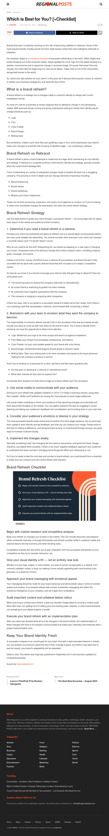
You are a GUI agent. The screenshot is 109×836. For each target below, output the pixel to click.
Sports (75, 750)
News (41, 766)
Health (42, 754)
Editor (12, 25)
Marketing (16, 12)
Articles (10, 742)
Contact (28, 822)
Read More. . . (90, 728)
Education (11, 758)
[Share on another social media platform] (100, 33)
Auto (9, 746)
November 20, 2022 (27, 25)
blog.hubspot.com (25, 663)
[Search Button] (101, 4)
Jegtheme (57, 827)
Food (41, 742)
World (74, 762)
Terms (48, 822)
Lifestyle (43, 758)
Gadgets (43, 746)
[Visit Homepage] (54, 4)
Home (9, 12)
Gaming (43, 750)
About (18, 822)
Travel (75, 758)
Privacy (38, 822)
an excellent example (38, 58)
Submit (78, 822)
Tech (74, 754)
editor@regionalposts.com (84, 803)
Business (11, 750)
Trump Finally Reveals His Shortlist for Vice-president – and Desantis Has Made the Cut (43, 790)
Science (75, 746)
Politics (75, 742)
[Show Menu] (8, 4)
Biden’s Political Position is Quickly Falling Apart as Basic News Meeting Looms (40, 786)
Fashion (10, 766)
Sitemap (67, 822)
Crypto (10, 754)
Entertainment (13, 762)
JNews (14, 827)
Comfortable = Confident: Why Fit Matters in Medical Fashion (32, 781)
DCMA (57, 822)
